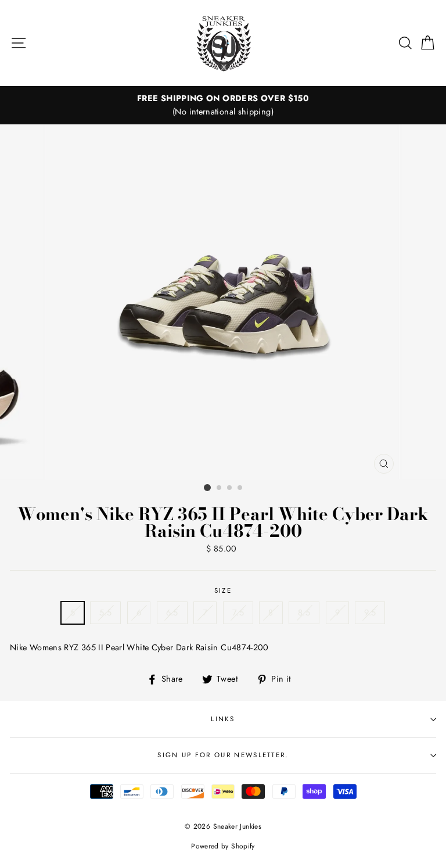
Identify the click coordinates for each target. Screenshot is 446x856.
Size (223, 590)
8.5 (304, 612)
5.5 (105, 612)
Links (223, 719)
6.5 (172, 612)
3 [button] (230, 488)
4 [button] (240, 488)
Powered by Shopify (223, 846)
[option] (223, 105)
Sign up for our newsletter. (222, 755)
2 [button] (219, 488)
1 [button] (207, 487)
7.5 (238, 612)
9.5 (370, 612)
